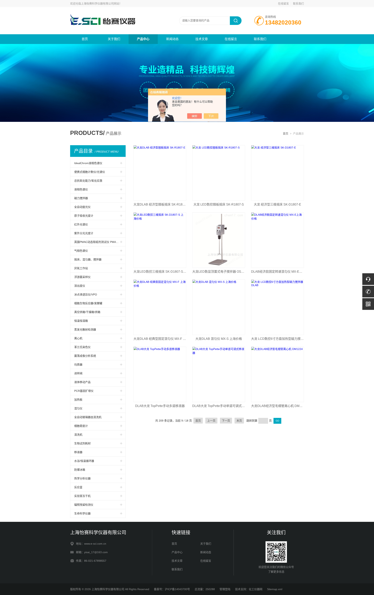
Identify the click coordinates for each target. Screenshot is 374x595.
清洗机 (78, 434)
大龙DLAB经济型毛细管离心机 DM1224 (277, 406)
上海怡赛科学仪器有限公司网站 (100, 3)
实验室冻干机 (82, 495)
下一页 (226, 420)
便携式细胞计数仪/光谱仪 (89, 171)
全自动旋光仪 (82, 206)
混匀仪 (78, 408)
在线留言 (283, 3)
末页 (239, 420)
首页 (85, 39)
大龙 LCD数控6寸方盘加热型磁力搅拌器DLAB (277, 338)
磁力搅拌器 (81, 198)
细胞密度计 (81, 425)
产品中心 (143, 39)
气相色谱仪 (81, 250)
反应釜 (78, 487)
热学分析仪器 (82, 478)
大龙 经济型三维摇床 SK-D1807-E (277, 204)
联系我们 (298, 3)
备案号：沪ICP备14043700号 (172, 589)
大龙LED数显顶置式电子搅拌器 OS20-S (218, 271)
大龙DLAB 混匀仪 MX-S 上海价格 (218, 338)
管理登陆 (225, 589)
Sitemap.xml (274, 589)
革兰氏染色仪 (82, 347)
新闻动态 (172, 39)
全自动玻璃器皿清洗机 (87, 417)
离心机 (78, 338)
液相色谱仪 (81, 189)
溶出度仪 (79, 285)
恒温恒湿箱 (81, 320)
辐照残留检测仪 (83, 504)
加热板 (78, 399)
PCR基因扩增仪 (84, 390)
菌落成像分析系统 (85, 355)
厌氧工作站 (81, 268)
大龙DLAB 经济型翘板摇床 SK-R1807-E (159, 204)
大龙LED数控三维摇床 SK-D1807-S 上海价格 (159, 271)
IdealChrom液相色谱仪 (88, 163)
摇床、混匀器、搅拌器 (87, 259)
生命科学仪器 (82, 513)
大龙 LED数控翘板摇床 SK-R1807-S (218, 204)
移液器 (78, 452)
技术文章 (201, 39)
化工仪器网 (255, 589)
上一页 (211, 420)
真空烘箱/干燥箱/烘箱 (87, 312)
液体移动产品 (82, 382)
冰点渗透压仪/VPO (85, 294)
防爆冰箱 (79, 469)
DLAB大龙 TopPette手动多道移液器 (160, 406)
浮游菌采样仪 (82, 277)
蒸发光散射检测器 (85, 329)
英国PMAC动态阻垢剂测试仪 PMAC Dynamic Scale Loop (99, 241)
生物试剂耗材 (82, 443)
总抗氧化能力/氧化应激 (88, 180)
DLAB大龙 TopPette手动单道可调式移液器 (218, 406)
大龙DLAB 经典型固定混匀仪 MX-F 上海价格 (159, 338)
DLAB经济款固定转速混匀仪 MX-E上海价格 (277, 271)
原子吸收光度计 (83, 215)
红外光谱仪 (81, 224)
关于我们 (114, 39)
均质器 (78, 364)
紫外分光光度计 (83, 233)
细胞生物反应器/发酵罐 (88, 303)
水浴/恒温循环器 (84, 460)
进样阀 (78, 373)
